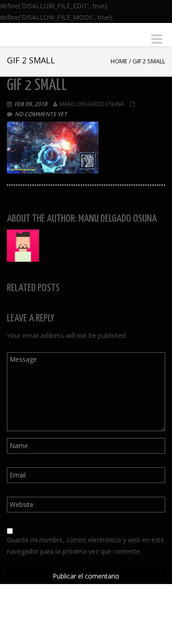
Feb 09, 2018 (30, 104)
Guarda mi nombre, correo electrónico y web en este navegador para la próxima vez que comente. (85, 545)
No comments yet (41, 114)
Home (119, 61)
